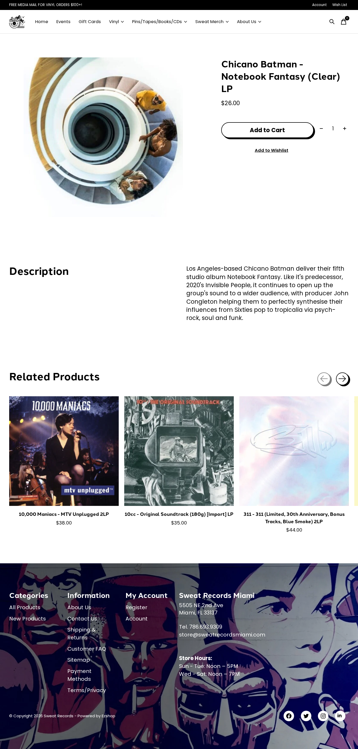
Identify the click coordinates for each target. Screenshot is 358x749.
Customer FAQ (86, 648)
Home (41, 22)
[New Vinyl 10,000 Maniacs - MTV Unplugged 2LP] (64, 451)
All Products (24, 607)
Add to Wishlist (271, 150)
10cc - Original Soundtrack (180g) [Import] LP (179, 513)
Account (137, 618)
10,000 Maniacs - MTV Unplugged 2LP (64, 513)
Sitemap (78, 660)
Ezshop (108, 716)
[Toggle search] (332, 22)
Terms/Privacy (86, 690)
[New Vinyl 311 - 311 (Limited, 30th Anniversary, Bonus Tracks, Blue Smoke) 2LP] (294, 451)
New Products (27, 618)
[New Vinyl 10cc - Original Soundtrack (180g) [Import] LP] (179, 451)
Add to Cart (267, 130)
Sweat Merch (209, 22)
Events (63, 22)
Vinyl (114, 22)
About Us (246, 22)
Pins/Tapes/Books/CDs (157, 22)
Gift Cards (90, 22)
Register (136, 607)
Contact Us (82, 618)
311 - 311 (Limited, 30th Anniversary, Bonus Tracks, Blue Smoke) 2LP (294, 517)
